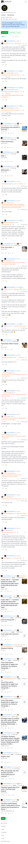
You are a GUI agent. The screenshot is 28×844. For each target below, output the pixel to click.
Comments (12, 32)
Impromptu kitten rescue (20, 289)
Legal (2, 829)
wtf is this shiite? (18, 558)
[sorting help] (16, 36)
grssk (15, 362)
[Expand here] (24, 129)
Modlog (3, 826)
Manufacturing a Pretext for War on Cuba (11, 498)
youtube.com (4, 635)
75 (3, 133)
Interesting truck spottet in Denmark (10, 75)
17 (2, 253)
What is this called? (21, 513)
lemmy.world (4, 131)
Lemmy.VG (7, 1)
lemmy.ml (3, 650)
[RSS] (18, 36)
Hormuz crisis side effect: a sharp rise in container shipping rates (13, 437)
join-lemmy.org (5, 841)
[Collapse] (2, 41)
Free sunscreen (5, 224)
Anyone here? (18, 43)
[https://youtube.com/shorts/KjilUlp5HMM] (24, 635)
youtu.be (3, 670)
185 (3, 778)
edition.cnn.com (5, 745)
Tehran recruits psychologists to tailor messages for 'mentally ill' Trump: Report (13, 263)
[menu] (26, 1)
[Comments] (24, 772)
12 (2, 728)
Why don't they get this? (7, 532)
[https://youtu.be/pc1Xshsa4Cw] (24, 664)
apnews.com (4, 725)
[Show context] (23, 43)
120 (3, 795)
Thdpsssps (21, 357)
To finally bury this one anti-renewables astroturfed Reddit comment (13, 375)
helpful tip (20, 183)
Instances (3, 832)
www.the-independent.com (7, 811)
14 (3, 710)
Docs (2, 835)
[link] (25, 43)
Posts (18, 32)
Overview (4, 32)
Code (2, 838)
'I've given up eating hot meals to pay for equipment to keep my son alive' (11, 475)
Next (3, 818)
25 (3, 813)
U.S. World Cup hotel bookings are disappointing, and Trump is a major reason (13, 418)
